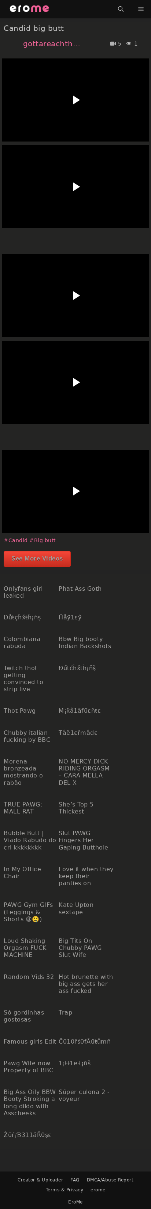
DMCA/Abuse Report (110, 1180)
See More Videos (37, 558)
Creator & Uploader (40, 1180)
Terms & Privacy (65, 1189)
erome (98, 1189)
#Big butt (42, 540)
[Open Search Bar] (121, 9)
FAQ (75, 1180)
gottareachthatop (52, 43)
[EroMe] (29, 9)
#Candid (16, 540)
